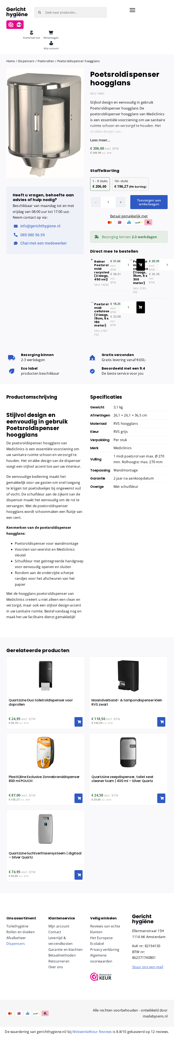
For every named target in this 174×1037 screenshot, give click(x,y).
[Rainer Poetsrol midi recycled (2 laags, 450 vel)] (91, 261)
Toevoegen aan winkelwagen (149, 202)
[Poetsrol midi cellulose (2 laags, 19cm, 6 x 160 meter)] (91, 304)
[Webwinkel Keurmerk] (108, 977)
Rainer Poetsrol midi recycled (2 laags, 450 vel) (101, 270)
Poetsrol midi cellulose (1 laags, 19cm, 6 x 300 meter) (140, 272)
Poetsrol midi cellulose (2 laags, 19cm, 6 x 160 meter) (101, 315)
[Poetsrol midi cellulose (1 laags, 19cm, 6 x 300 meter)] (130, 261)
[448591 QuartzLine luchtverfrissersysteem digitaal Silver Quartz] (142, 915)
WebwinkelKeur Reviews (92, 1031)
